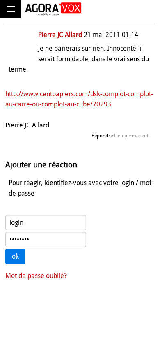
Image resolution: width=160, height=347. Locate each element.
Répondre (102, 136)
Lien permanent (131, 136)
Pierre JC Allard (60, 35)
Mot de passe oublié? (36, 276)
